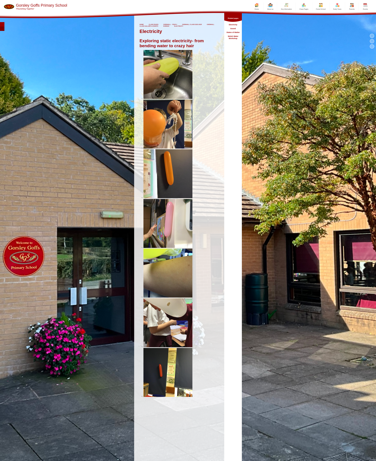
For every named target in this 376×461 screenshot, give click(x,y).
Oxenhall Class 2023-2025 (192, 24)
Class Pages (153, 24)
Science (166, 26)
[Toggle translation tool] (2, 28)
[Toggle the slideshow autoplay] (372, 36)
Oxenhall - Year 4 (170, 24)
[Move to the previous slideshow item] (372, 41)
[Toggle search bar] (2, 24)
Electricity (178, 26)
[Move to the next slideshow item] (372, 46)
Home (142, 24)
